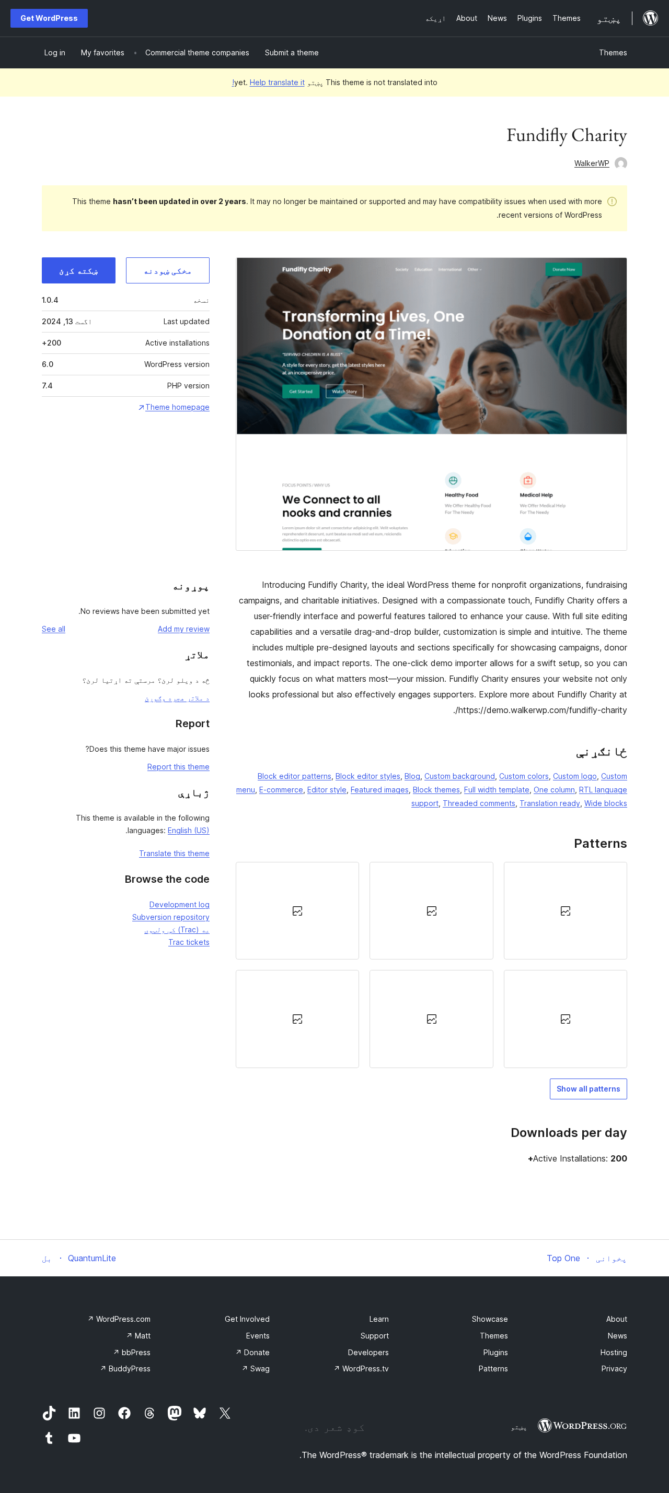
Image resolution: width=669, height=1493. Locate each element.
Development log (179, 904)
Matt (138, 1335)
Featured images (380, 789)
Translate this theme (174, 853)
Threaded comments (479, 803)
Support (375, 1335)
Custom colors (524, 776)
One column (554, 789)
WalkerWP (591, 163)
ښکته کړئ (78, 270)
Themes (613, 52)
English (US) (189, 830)
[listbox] (431, 965)
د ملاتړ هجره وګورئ (177, 697)
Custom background (459, 776)
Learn (379, 1318)
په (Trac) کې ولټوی (177, 929)
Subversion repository (171, 917)
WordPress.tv (361, 1368)
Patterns (493, 1368)
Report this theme (178, 766)
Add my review (184, 628)
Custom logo (575, 776)
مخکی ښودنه (167, 270)
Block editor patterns (294, 776)
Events (258, 1335)
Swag (255, 1368)
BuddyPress (125, 1368)
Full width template (496, 789)
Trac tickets (189, 942)
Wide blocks (605, 803)
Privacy (614, 1368)
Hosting (614, 1352)
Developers (368, 1352)
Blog (412, 776)
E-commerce (281, 789)
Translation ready (550, 803)
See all (53, 628)
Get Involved (247, 1318)
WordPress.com (119, 1318)
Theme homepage (177, 406)
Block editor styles (368, 776)
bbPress (132, 1352)
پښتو (519, 1427)
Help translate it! (268, 82)
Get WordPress (49, 18)
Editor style (327, 789)
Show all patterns (588, 1088)
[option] (565, 910)
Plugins (495, 1352)
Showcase (490, 1318)
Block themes (436, 789)
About (616, 1318)
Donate (252, 1352)
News (617, 1335)
